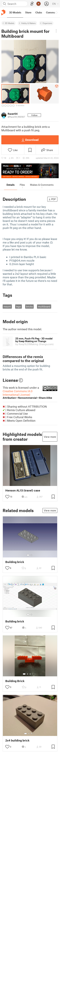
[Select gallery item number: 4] (33, 674)
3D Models (9, 23)
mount (7, 306)
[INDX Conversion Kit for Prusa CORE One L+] (30, 170)
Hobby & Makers (28, 23)
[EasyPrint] (32, 4)
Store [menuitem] (28, 12)
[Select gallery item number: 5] (35, 674)
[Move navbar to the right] (56, 12)
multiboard (44, 306)
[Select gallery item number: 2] (31, 555)
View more (50, 436)
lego (18, 306)
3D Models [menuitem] (15, 12)
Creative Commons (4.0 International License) (27, 394)
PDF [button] (53, 199)
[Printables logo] (3, 12)
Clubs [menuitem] (38, 12)
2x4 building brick (17, 740)
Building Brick (14, 681)
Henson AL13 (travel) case (22, 490)
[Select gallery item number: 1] (28, 555)
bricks (29, 306)
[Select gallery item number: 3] (30, 674)
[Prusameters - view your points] (38, 4)
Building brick (14, 561)
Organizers (47, 23)
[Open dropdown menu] (56, 31)
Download (31, 139)
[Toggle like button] (7, 497)
